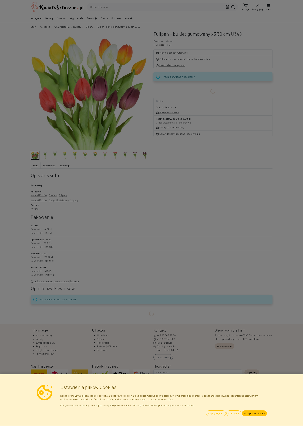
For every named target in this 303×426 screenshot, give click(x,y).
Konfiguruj (233, 413)
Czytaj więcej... (216, 413)
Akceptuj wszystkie (254, 413)
